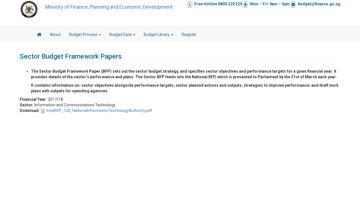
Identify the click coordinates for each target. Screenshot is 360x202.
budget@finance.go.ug (319, 4)
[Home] (29, 9)
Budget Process (83, 34)
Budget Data (120, 34)
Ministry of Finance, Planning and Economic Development (109, 7)
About (55, 34)
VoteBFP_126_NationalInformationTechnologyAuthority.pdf (99, 110)
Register (189, 34)
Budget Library (157, 34)
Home (39, 35)
